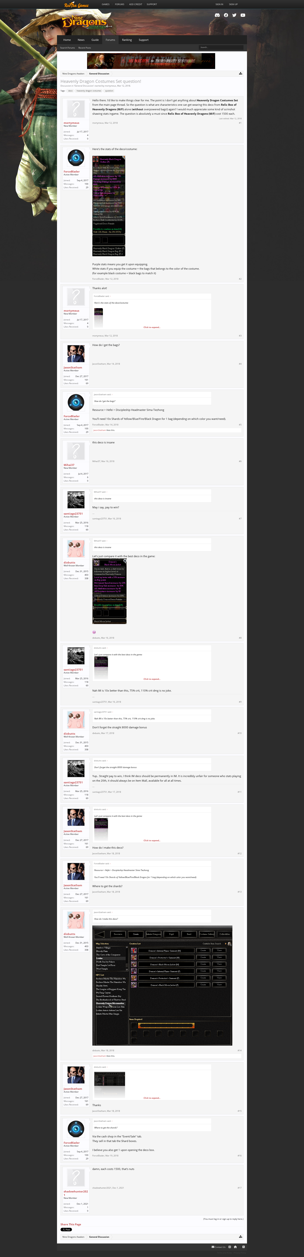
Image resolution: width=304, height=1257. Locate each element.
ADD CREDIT (135, 4)
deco (70, 90)
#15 (240, 1111)
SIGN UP (233, 4)
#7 (240, 518)
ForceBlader (72, 171)
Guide (95, 40)
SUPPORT (152, 4)
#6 (240, 461)
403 (86, 574)
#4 (240, 363)
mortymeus (110, 85)
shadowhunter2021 (76, 1193)
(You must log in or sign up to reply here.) (223, 1218)
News (81, 40)
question (109, 90)
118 (86, 526)
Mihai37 (69, 465)
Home (67, 40)
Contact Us (220, 1247)
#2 (240, 279)
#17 (240, 1187)
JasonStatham (73, 367)
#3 (240, 335)
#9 (240, 702)
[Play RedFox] (76, 4)
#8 (240, 638)
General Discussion (83, 85)
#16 (240, 1155)
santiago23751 (73, 513)
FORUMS (119, 4)
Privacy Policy (240, 1252)
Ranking (127, 40)
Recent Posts (84, 47)
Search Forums (67, 47)
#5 (240, 424)
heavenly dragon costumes (89, 90)
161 (86, 379)
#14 (240, 1050)
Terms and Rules (224, 1252)
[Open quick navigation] (240, 73)
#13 (240, 891)
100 (86, 183)
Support (143, 40)
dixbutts (69, 562)
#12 (240, 853)
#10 (240, 733)
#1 (240, 123)
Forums (110, 40)
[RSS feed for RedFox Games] (243, 1247)
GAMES (105, 4)
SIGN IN (219, 4)
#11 (240, 792)
